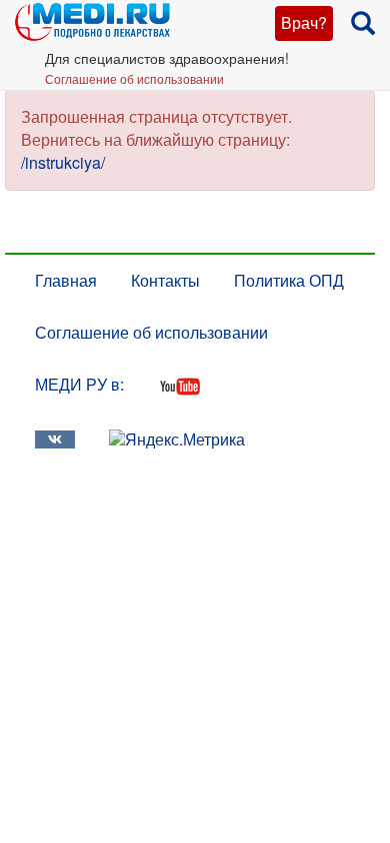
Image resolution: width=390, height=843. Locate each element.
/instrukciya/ (63, 162)
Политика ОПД (289, 280)
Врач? (304, 22)
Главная (66, 280)
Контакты (165, 280)
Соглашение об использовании (134, 78)
